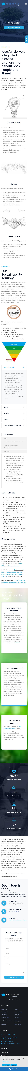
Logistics (16, 1015)
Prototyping (4, 1012)
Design (16, 1009)
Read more (17, 643)
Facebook (5, 1053)
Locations (4, 1009)
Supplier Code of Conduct (14, 572)
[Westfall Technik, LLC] (10, 4)
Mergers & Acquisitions (17, 1021)
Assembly (4, 1015)
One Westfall (17, 1017)
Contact (3, 1024)
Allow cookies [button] (6, 1065)
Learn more (6, 1061)
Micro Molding (18, 1012)
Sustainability (5, 1017)
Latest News (17, 1024)
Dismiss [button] (14, 1065)
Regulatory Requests (7, 1020)
